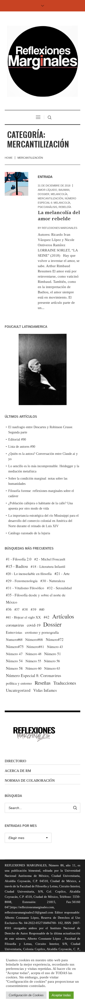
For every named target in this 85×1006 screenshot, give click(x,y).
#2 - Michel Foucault (49, 559)
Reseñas (43, 682)
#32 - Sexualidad (59, 587)
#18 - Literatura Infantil (48, 566)
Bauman (64, 189)
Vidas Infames (45, 690)
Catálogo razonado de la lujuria (29, 533)
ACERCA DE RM (18, 771)
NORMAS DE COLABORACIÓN (30, 780)
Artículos (63, 616)
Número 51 (52, 653)
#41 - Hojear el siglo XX (23, 617)
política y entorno (19, 683)
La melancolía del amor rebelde (59, 216)
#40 (41, 609)
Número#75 (15, 646)
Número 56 (52, 660)
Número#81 (35, 646)
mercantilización (50, 198)
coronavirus (15, 625)
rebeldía (65, 207)
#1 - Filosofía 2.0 (18, 559)
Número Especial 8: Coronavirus (33, 675)
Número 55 (33, 661)
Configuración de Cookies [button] (26, 995)
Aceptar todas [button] (61, 995)
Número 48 (33, 653)
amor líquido (47, 189)
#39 (33, 609)
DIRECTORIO (15, 761)
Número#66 (34, 639)
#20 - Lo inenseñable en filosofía (29, 573)
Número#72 (55, 639)
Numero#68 (14, 639)
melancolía (59, 194)
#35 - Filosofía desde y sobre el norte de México (35, 598)
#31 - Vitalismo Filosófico (25, 587)
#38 (25, 609)
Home (9, 157)
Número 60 (33, 668)
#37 (16, 609)
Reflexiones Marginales (59, 227)
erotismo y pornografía (42, 632)
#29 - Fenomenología (22, 580)
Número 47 (14, 653)
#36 (9, 609)
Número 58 (14, 668)
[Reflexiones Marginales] (42, 61)
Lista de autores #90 (21, 446)
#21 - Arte (62, 573)
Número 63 (52, 668)
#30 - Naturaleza (52, 580)
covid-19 (33, 625)
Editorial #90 (17, 439)
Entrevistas (14, 632)
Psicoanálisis (47, 207)
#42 (46, 617)
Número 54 (14, 660)
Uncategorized (18, 690)
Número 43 (55, 646)
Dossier (43, 194)
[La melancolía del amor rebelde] (16, 184)
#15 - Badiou (17, 566)
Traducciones (64, 683)
